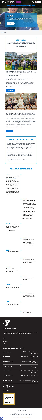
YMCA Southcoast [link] (10, 1)
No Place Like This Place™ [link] (10, 2)
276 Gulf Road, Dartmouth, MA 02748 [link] (31, 351)
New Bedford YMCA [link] (7, 371)
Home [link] (3, 32)
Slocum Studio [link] (20, 417)
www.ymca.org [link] (11, 161)
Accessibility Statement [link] (26, 417)
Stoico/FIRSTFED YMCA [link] (8, 375)
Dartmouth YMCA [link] (7, 352)
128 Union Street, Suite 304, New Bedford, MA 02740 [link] (28, 380)
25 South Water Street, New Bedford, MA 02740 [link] (29, 370)
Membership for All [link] (27, 84)
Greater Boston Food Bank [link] (11, 178)
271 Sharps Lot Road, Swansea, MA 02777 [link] (30, 375)
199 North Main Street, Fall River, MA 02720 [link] (30, 356)
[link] (1, 418)
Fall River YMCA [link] (6, 356)
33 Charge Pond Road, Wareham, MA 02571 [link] (30, 361)
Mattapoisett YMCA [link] (7, 366)
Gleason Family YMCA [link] (8, 361)
